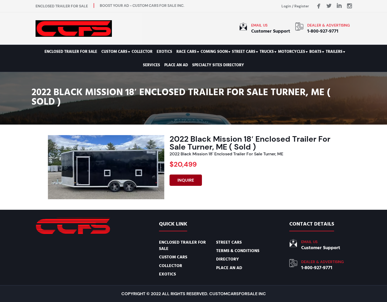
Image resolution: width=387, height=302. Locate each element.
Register (301, 6)
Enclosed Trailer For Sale (70, 51)
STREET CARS (243, 51)
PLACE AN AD (176, 65)
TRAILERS (334, 51)
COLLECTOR (142, 51)
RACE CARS (186, 51)
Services (151, 65)
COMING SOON (214, 51)
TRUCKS (267, 51)
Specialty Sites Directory (218, 65)
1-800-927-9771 (322, 31)
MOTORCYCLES (291, 51)
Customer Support (270, 31)
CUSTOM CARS (114, 51)
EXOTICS (164, 51)
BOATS (315, 51)
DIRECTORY (227, 259)
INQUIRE (185, 180)
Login (286, 6)
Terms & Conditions (237, 251)
